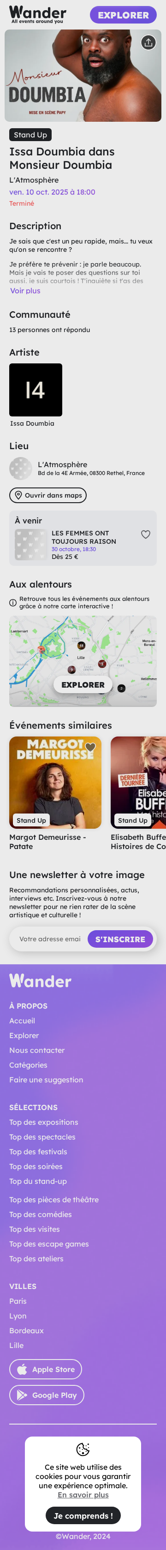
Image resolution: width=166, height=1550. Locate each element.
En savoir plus (83, 1494)
